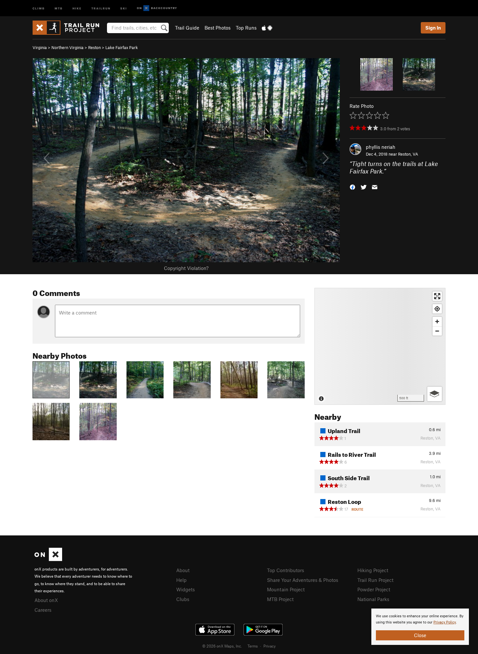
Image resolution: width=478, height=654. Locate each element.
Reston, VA (408, 154)
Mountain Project (286, 589)
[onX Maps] (48, 559)
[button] (352, 186)
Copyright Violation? (186, 268)
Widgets (185, 589)
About (183, 570)
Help (181, 580)
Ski (123, 8)
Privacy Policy (444, 622)
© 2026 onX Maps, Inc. (222, 646)
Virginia (40, 47)
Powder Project (373, 589)
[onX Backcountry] (157, 8)
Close (420, 635)
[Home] (69, 27)
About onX (46, 600)
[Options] (434, 394)
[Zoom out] (437, 331)
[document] (420, 626)
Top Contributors (285, 570)
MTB (59, 8)
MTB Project (280, 599)
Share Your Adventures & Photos (302, 580)
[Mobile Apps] (267, 28)
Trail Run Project (375, 580)
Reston (94, 47)
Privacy (269, 646)
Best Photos (218, 28)
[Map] (380, 346)
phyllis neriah (380, 147)
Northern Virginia (67, 47)
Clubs (182, 599)
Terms (252, 646)
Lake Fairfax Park (121, 47)
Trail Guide (187, 28)
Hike (77, 8)
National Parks (373, 599)
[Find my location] (437, 309)
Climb (39, 8)
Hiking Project (372, 570)
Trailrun (101, 8)
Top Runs (246, 28)
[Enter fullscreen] (437, 296)
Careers (42, 610)
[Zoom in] (437, 321)
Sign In (433, 28)
